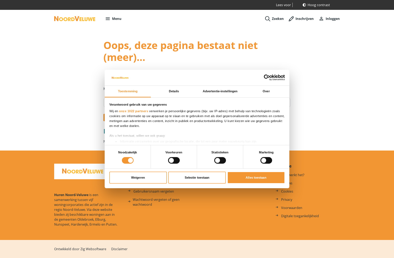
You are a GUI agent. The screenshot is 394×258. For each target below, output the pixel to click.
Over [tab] (266, 91)
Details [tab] (174, 91)
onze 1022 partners (133, 111)
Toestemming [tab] (127, 91)
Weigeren (138, 177)
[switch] (174, 160)
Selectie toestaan (197, 177)
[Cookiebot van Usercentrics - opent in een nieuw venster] (267, 77)
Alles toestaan (256, 177)
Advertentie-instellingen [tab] (220, 91)
